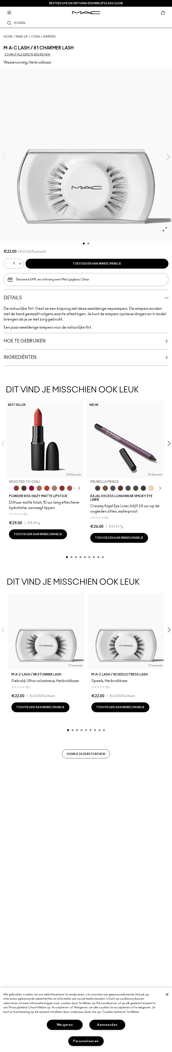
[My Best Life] (47, 488)
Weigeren (65, 1024)
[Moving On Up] (70, 488)
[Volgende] (78, 488)
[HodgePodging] (105, 488)
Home (8, 36)
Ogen (35, 36)
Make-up (22, 36)
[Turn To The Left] (24, 488)
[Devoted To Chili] (16, 488)
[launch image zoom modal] (164, 229)
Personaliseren (86, 1041)
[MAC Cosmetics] (86, 12)
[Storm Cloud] (113, 488)
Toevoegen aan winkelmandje (97, 263)
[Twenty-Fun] (31, 488)
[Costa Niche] (120, 488)
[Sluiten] (167, 994)
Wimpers (49, 36)
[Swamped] (136, 488)
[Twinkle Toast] (151, 488)
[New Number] (128, 488)
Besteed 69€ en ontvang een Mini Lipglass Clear (86, 3)
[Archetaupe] (143, 488)
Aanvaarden (107, 1024)
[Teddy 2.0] (39, 488)
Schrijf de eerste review (86, 754)
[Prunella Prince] (98, 488)
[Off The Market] (54, 488)
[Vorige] (10, 488)
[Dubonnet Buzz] (62, 488)
